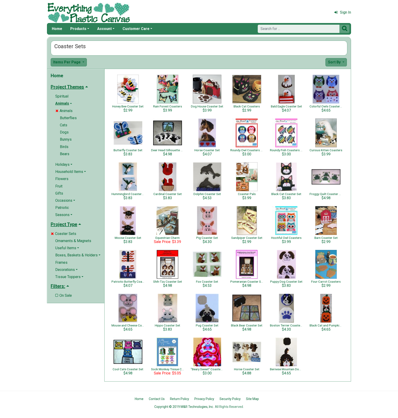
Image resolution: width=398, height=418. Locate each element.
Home (57, 29)
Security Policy (230, 399)
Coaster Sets (63, 233)
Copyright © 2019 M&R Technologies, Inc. (184, 407)
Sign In (345, 12)
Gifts (59, 193)
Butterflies (68, 118)
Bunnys (66, 139)
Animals (64, 111)
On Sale (63, 295)
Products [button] (78, 29)
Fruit (58, 186)
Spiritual (61, 96)
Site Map (252, 399)
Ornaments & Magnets (73, 241)
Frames (61, 262)
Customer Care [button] (136, 29)
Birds (64, 147)
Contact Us (157, 399)
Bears (64, 154)
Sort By (335, 62)
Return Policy (179, 399)
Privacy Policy (204, 399)
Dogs (64, 132)
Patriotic (62, 207)
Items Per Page (67, 62)
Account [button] (104, 29)
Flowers (61, 179)
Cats (63, 125)
